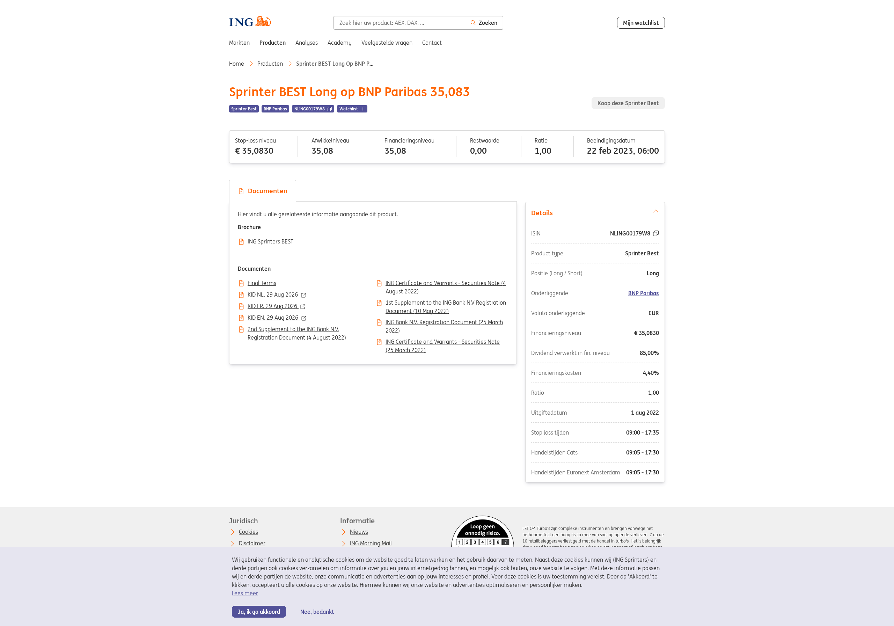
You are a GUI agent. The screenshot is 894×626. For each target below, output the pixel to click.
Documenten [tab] (265, 191)
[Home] (250, 22)
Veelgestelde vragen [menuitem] (386, 42)
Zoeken (488, 22)
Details (542, 213)
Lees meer (245, 593)
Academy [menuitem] (340, 42)
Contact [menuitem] (432, 42)
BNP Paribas (643, 292)
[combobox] (399, 22)
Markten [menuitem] (239, 42)
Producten (270, 63)
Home (237, 63)
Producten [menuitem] (272, 42)
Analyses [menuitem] (306, 42)
